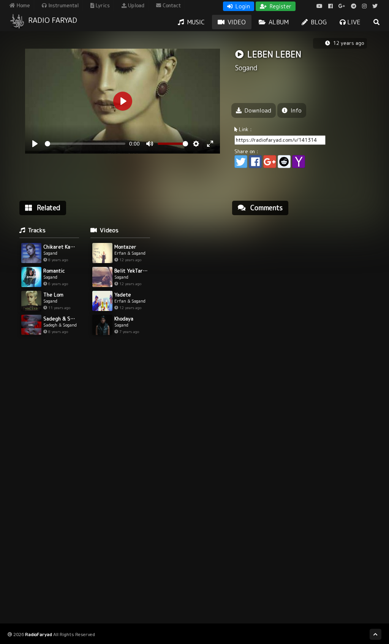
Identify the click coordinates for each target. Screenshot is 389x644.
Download (257, 110)
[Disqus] (302, 318)
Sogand (246, 68)
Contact (171, 5)
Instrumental (63, 5)
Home (22, 5)
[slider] (85, 144)
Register (279, 6)
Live (353, 22)
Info (295, 110)
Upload (135, 5)
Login (242, 6)
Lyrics (102, 5)
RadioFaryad (38, 634)
